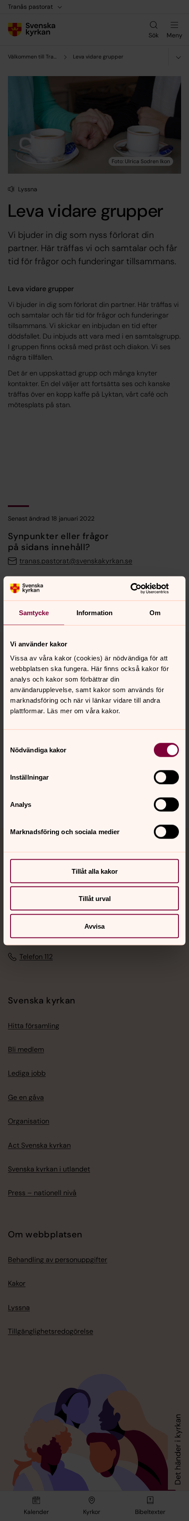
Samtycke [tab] (34, 612)
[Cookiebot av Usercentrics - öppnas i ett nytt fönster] (140, 588)
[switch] (166, 777)
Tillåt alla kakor (95, 871)
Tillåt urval (95, 898)
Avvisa (94, 926)
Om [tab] (154, 612)
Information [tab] (94, 612)
